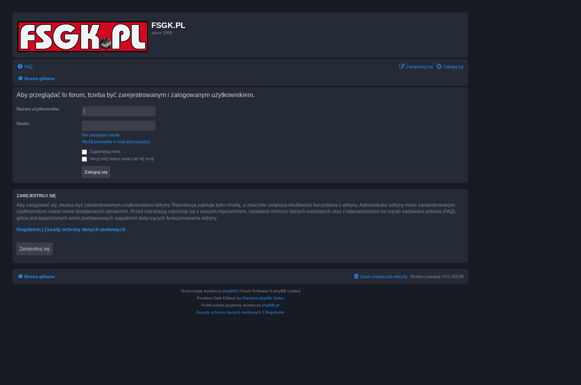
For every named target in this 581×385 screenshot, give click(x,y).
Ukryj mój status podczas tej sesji (121, 158)
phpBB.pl (270, 305)
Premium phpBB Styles (263, 298)
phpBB (229, 291)
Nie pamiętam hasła (100, 135)
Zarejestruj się (34, 249)
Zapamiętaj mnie (104, 151)
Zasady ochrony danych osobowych (84, 229)
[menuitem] (25, 66)
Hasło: (23, 123)
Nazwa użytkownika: (38, 109)
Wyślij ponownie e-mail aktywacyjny (116, 141)
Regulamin (29, 229)
